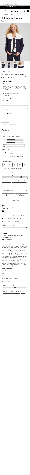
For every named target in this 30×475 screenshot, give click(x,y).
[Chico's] (14, 11)
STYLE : (4, 83)
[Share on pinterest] (11, 113)
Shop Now (13, 7)
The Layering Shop (8, 14)
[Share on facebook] (7, 113)
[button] (28, 11)
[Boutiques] (5, 11)
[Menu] (2, 10)
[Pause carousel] (29, 7)
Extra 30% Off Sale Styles (15, 6)
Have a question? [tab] (13, 124)
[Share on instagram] (9, 113)
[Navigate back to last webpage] (2, 14)
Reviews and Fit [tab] (5, 124)
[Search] (25, 11)
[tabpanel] (15, 211)
